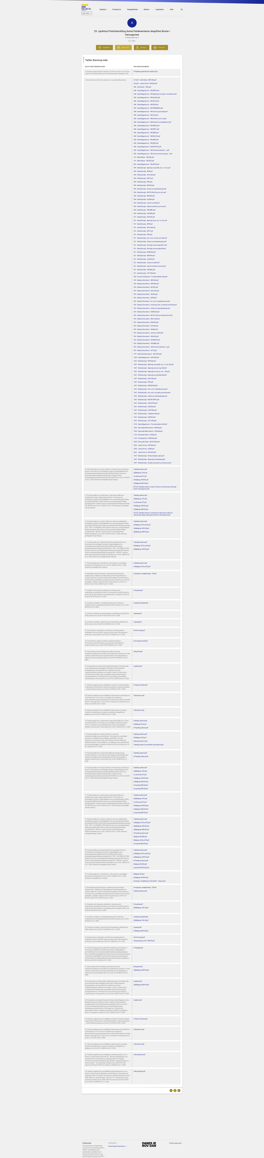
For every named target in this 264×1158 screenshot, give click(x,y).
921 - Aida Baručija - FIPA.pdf (143, 234)
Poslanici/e (116, 9)
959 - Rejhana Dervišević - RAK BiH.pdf (146, 322)
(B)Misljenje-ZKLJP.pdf (141, 908)
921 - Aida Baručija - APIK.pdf (143, 224)
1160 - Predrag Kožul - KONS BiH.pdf (145, 438)
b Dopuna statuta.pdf (140, 685)
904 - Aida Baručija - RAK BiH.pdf (144, 196)
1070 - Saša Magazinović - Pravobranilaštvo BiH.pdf (150, 424)
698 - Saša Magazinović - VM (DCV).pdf (146, 101)
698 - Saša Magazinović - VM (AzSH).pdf (147, 97)
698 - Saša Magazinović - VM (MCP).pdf (146, 125)
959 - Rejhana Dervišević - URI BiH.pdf (146, 329)
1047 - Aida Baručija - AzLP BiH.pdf (145, 378)
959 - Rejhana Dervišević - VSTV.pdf (145, 350)
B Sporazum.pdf (139, 695)
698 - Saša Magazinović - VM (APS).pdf (146, 90)
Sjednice (103, 9)
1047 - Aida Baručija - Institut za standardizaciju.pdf (150, 396)
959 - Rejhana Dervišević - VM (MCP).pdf (147, 340)
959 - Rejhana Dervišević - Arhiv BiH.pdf (146, 291)
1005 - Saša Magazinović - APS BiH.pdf (146, 357)
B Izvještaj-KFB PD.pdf (141, 785)
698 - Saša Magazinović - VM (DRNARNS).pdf (148, 108)
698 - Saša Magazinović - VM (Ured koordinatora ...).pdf (151, 150)
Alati (171, 9)
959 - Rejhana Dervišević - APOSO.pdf (146, 287)
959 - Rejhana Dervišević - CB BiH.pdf (146, 294)
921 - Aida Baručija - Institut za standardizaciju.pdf (150, 241)
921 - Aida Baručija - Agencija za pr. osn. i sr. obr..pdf (150, 220)
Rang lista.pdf (138, 651)
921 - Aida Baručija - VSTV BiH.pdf (145, 273)
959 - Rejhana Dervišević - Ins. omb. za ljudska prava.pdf (152, 301)
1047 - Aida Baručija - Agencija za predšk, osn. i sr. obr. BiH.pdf (154, 364)
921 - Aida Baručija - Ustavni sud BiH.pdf (147, 262)
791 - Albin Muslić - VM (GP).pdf (144, 161)
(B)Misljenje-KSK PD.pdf (141, 970)
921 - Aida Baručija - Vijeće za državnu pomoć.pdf (150, 266)
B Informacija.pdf (139, 630)
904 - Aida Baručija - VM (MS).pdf (144, 213)
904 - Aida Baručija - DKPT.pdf (143, 178)
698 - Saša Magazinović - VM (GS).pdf (146, 115)
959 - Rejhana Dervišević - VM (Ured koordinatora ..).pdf (151, 347)
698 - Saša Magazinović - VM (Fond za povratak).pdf (151, 111)
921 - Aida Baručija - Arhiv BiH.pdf (144, 227)
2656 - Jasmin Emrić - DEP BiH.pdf (145, 445)
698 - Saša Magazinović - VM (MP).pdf (146, 140)
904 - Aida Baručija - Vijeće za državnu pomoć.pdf (150, 206)
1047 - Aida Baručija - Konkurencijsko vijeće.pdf (149, 456)
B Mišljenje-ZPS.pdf (140, 724)
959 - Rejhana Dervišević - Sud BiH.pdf (146, 326)
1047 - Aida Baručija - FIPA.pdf (143, 382)
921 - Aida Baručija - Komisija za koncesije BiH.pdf (150, 248)
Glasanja (143, 47)
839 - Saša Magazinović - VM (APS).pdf (146, 164)
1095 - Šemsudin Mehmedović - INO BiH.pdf (148, 428)
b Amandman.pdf (139, 1054)
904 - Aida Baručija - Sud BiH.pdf (144, 199)
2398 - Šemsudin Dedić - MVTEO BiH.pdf (147, 442)
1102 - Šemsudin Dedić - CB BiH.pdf (145, 435)
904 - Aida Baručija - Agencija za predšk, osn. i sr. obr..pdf (152, 168)
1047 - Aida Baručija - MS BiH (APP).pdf (146, 399)
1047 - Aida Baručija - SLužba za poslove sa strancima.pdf (152, 463)
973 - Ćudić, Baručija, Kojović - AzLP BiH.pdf (148, 354)
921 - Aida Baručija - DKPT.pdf (143, 231)
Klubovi (146, 9)
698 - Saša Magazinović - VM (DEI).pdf (146, 104)
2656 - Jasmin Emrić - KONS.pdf (144, 449)
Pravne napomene (175, 1143)
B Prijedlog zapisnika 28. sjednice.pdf (146, 71)
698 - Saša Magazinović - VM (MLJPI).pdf (147, 136)
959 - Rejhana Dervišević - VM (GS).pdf (146, 336)
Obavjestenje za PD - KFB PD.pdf (144, 941)
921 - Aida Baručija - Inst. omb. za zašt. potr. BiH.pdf (150, 238)
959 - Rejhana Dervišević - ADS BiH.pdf (146, 280)
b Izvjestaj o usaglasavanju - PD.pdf (145, 573)
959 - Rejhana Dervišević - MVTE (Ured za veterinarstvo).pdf (153, 315)
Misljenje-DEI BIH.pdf (140, 836)
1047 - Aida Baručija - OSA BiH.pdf (145, 406)
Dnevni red (125, 47)
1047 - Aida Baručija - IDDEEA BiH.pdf (146, 385)
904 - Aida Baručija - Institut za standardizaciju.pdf (150, 189)
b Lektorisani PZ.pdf (140, 476)
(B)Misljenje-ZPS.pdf (140, 473)
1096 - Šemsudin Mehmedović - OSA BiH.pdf (148, 431)
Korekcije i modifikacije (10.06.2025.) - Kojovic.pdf (149, 881)
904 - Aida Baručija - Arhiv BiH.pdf (144, 175)
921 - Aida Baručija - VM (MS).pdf (144, 269)
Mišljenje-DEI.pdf (139, 874)
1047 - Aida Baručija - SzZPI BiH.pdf (145, 410)
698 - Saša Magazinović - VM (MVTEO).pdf (147, 147)
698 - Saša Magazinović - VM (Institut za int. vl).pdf (150, 118)
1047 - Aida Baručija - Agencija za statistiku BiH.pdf (150, 375)
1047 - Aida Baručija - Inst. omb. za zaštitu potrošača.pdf (152, 392)
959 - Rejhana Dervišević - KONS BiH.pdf (146, 312)
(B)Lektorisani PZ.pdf (140, 741)
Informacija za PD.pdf (141, 641)
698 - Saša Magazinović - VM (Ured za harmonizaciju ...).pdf (153, 154)
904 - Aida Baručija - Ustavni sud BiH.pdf (147, 203)
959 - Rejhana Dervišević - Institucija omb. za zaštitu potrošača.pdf (155, 305)
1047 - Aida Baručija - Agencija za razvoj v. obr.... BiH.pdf (152, 371)
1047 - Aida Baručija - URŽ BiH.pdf (145, 417)
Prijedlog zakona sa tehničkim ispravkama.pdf (149, 744)
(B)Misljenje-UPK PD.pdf (141, 528)
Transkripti (161, 47)
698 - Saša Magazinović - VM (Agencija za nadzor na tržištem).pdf (155, 94)
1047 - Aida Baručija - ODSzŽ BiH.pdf (145, 403)
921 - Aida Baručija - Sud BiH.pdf (144, 259)
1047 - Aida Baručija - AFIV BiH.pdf (145, 361)
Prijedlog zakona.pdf (140, 469)
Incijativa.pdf (138, 666)
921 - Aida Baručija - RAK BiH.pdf (144, 255)
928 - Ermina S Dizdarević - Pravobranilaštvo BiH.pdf (150, 276)
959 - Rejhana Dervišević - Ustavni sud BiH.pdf (148, 333)
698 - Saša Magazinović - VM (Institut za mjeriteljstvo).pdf (152, 122)
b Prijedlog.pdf (138, 948)
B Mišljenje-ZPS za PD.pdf (142, 525)
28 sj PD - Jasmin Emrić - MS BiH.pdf (145, 83)
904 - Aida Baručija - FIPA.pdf (143, 182)
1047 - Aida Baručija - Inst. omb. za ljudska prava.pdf (150, 389)
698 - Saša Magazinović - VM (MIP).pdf (146, 132)
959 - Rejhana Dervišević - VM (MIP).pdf (146, 343)
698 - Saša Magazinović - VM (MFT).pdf (146, 129)
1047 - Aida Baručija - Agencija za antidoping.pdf (149, 459)
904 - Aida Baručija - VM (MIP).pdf (145, 210)
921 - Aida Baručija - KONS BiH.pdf (145, 252)
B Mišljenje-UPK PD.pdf (141, 480)
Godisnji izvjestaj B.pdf (141, 603)
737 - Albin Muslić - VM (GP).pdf (144, 157)
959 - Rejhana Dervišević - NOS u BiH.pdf (147, 319)
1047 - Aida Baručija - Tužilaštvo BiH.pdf (146, 413)
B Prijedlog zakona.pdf (141, 728)
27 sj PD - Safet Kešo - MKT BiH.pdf (145, 80)
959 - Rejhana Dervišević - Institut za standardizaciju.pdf (152, 308)
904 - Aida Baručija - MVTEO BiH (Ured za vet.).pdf (150, 192)
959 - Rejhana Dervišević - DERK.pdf (145, 298)
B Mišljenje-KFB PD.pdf (141, 483)
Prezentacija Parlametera (116, 1146)
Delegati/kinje (132, 9)
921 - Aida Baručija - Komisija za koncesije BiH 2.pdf (150, 245)
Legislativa (160, 9)
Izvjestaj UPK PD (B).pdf (141, 867)
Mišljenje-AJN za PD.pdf (141, 840)
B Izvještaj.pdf (138, 590)
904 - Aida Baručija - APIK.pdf (143, 171)
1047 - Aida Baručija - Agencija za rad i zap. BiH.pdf (150, 368)
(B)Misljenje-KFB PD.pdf (141, 532)
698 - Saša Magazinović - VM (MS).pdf (146, 143)
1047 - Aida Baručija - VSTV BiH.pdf (145, 421)
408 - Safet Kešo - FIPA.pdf (142, 87)
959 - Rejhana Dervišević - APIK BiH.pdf (146, 284)
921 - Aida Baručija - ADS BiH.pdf (144, 217)
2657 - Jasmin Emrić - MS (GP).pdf (145, 452)
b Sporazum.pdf (139, 710)
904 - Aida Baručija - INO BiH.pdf (144, 185)
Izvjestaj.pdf (138, 613)
